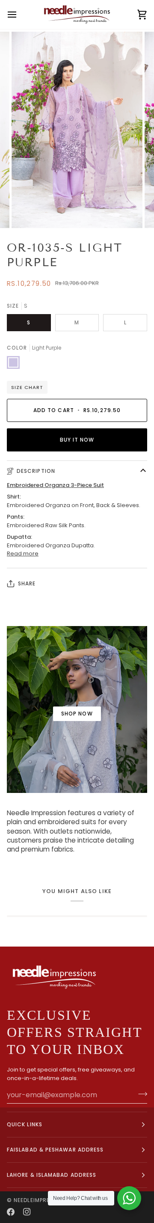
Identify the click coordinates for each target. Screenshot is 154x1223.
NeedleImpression (40, 1200)
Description (36, 471)
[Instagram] (27, 1212)
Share (27, 583)
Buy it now (77, 439)
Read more (22, 553)
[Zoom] (27, 212)
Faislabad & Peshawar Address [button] (55, 1149)
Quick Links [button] (24, 1124)
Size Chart (27, 387)
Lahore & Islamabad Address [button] (51, 1174)
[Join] (140, 1094)
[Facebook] (11, 1212)
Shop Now (77, 713)
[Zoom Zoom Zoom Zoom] (77, 130)
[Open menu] (20, 14)
